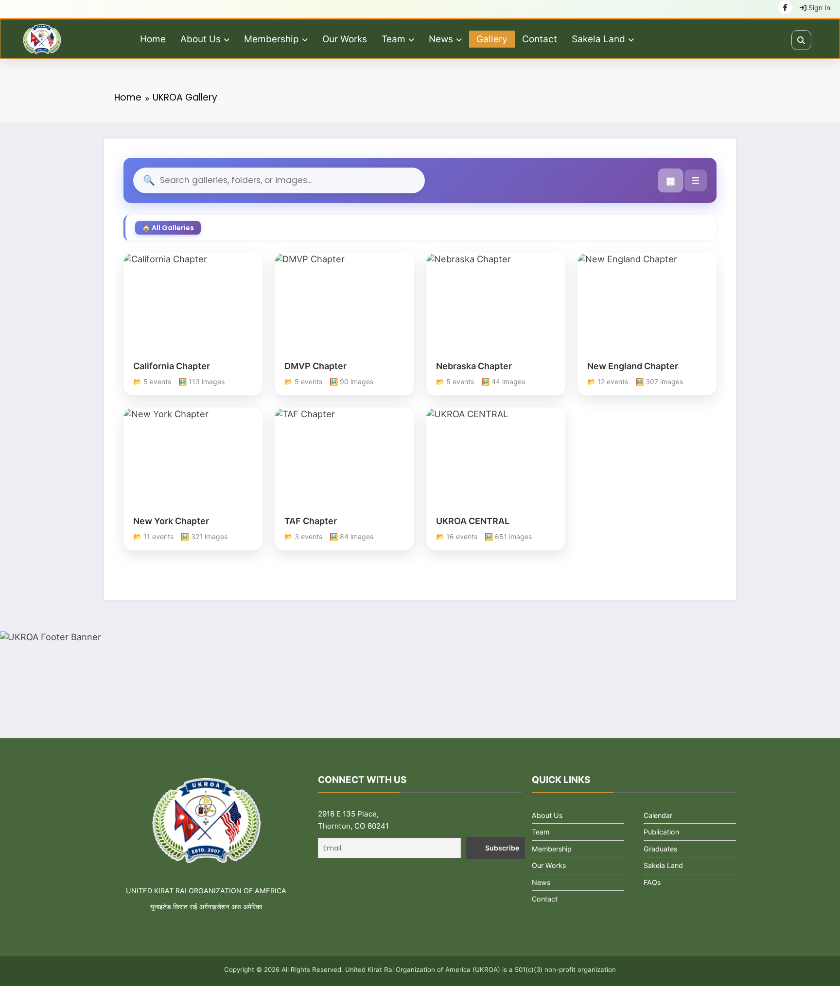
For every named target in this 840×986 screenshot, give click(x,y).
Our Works (344, 39)
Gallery (492, 39)
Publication (661, 832)
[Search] (801, 40)
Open (193, 311)
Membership (271, 39)
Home (153, 39)
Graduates (660, 849)
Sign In (818, 7)
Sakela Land (598, 39)
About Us (200, 39)
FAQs (652, 882)
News (441, 39)
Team (393, 39)
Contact (539, 39)
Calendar (658, 815)
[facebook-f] (785, 7)
